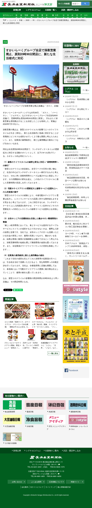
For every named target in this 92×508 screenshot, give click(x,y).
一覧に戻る (54, 353)
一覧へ (86, 90)
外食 (68, 16)
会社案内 (25, 487)
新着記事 (17, 9)
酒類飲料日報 (76, 411)
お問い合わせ (17, 481)
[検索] (85, 3)
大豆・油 (57, 16)
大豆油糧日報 (10, 426)
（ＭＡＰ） (54, 464)
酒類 (21, 16)
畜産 (42, 16)
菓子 (38, 16)
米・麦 (47, 16)
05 (33, 20)
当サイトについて (37, 487)
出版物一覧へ (51, 9)
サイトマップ (51, 487)
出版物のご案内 (52, 450)
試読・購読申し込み (70, 9)
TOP (4, 20)
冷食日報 (30, 426)
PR (81, 16)
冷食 (63, 16)
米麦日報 (52, 411)
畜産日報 (30, 411)
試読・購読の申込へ (72, 56)
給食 (72, 16)
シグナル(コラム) (33, 9)
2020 (27, 20)
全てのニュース (8, 16)
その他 (85, 16)
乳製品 (26, 16)
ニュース (12, 20)
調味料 (32, 16)
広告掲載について (55, 481)
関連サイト (75, 481)
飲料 (16, 16)
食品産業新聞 (10, 411)
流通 (77, 16)
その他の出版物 (11, 443)
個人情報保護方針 (64, 487)
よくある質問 (36, 481)
